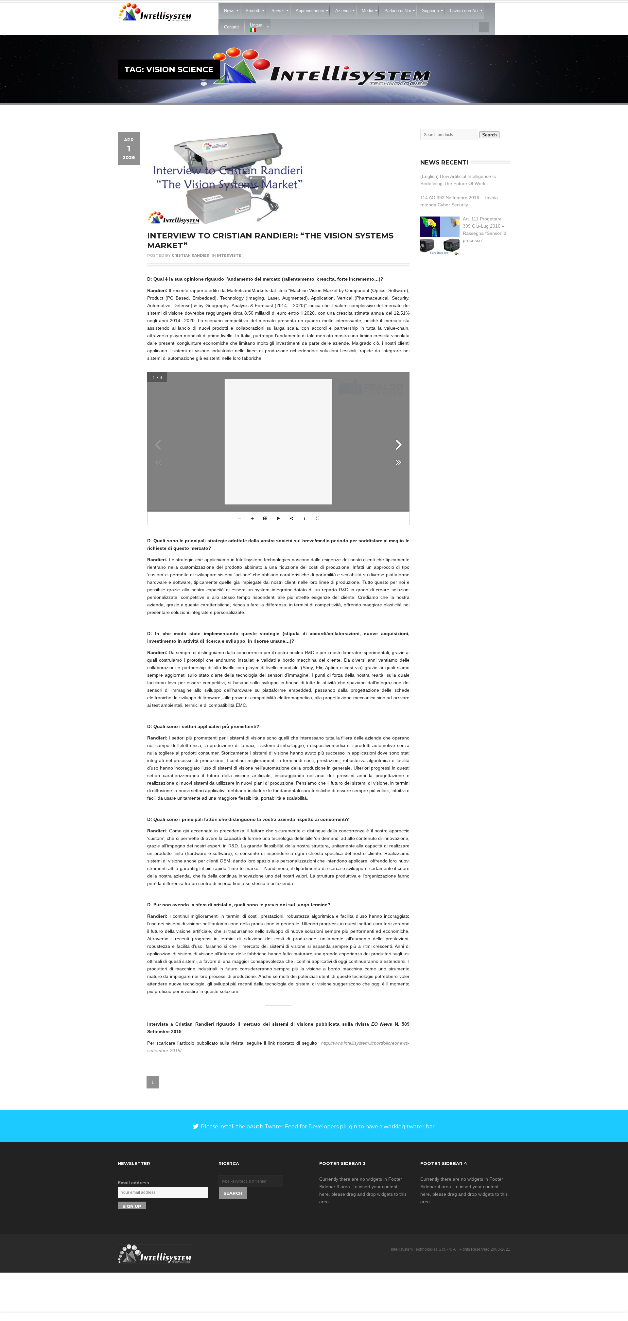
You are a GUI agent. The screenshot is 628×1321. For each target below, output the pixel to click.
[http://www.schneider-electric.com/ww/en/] (321, 450)
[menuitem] (229, 11)
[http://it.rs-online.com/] (262, 447)
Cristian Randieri (191, 255)
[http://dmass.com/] (264, 426)
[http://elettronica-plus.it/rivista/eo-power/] (278, 487)
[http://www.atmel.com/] (264, 404)
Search (489, 134)
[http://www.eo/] (311, 463)
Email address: (134, 1182)
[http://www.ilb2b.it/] (235, 402)
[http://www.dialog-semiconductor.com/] (262, 401)
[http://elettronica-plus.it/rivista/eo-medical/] (312, 487)
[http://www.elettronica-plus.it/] (317, 387)
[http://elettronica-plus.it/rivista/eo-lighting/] (245, 487)
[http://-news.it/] (324, 463)
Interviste (229, 255)
